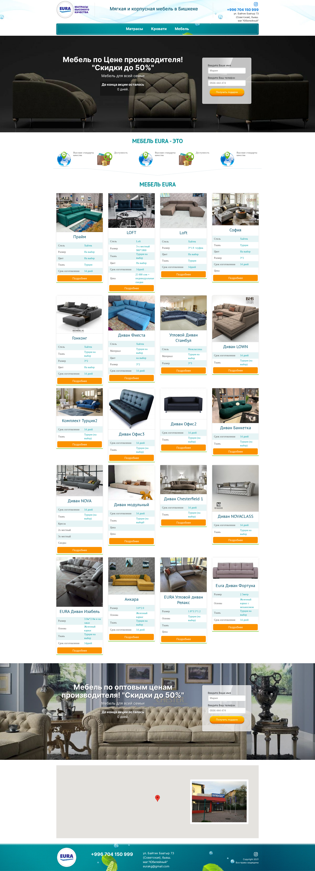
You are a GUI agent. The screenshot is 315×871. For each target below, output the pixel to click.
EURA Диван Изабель (80, 611)
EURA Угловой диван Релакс (183, 599)
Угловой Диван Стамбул (183, 337)
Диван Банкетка (235, 427)
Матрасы (134, 29)
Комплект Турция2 (79, 420)
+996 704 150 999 (243, 10)
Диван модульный (131, 504)
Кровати (159, 29)
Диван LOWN (235, 346)
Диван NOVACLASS (235, 516)
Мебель (182, 29)
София (235, 230)
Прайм (79, 236)
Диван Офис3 (132, 434)
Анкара (132, 599)
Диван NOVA (80, 501)
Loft (183, 232)
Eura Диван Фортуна (235, 585)
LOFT (131, 232)
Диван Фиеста (131, 335)
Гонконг (79, 338)
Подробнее (79, 278)
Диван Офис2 (184, 424)
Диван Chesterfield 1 (183, 499)
